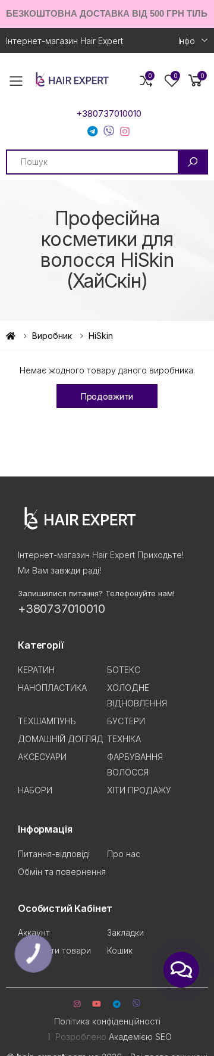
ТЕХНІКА (124, 739)
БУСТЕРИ (126, 721)
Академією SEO (140, 1037)
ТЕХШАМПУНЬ (47, 721)
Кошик (120, 950)
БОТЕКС (123, 670)
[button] (195, 80)
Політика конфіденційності (107, 1021)
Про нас (123, 854)
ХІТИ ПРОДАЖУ (139, 790)
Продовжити (107, 396)
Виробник (52, 336)
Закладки (125, 932)
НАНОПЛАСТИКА (52, 688)
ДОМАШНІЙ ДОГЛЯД (60, 739)
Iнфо (186, 41)
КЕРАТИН (36, 670)
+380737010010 (108, 113)
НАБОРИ (35, 790)
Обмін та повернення (62, 872)
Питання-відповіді (54, 854)
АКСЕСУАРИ (42, 757)
